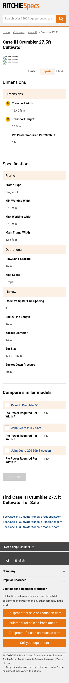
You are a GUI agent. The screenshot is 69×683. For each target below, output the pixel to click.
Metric (60, 71)
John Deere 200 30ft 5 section (31, 450)
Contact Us (27, 547)
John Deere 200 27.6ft (26, 428)
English (21, 560)
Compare (14, 477)
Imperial (47, 71)
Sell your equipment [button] (34, 643)
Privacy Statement (44, 659)
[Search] (61, 19)
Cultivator (18, 32)
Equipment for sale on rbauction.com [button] (34, 613)
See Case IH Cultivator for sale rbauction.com (32, 516)
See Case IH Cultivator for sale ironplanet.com (32, 522)
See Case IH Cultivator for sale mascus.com (31, 527)
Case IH (32, 32)
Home (6, 32)
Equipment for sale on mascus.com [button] (34, 633)
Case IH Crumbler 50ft (25, 405)
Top (62, 677)
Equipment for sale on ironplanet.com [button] (35, 623)
